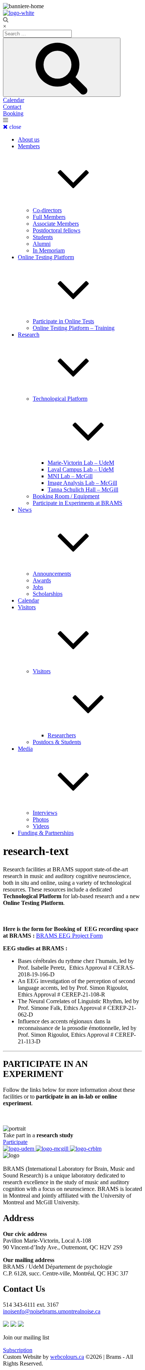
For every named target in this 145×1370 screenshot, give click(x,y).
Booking (13, 113)
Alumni (42, 244)
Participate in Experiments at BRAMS (77, 503)
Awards (42, 580)
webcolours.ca (67, 1357)
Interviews (45, 813)
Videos (41, 826)
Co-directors (47, 210)
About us (28, 139)
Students (43, 237)
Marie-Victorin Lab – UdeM (81, 463)
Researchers (62, 735)
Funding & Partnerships (46, 833)
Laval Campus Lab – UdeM (81, 469)
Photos (41, 819)
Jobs (38, 587)
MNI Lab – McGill (70, 476)
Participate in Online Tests (63, 321)
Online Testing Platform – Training (74, 328)
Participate (15, 1142)
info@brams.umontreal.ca (51, 1311)
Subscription (17, 1350)
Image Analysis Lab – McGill (82, 483)
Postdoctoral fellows (56, 230)
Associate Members (56, 223)
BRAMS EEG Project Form (69, 935)
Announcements (52, 573)
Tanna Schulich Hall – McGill (83, 489)
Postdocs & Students (57, 742)
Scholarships (47, 594)
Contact (12, 107)
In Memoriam (49, 250)
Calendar (13, 100)
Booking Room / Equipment (66, 496)
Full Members (49, 217)
